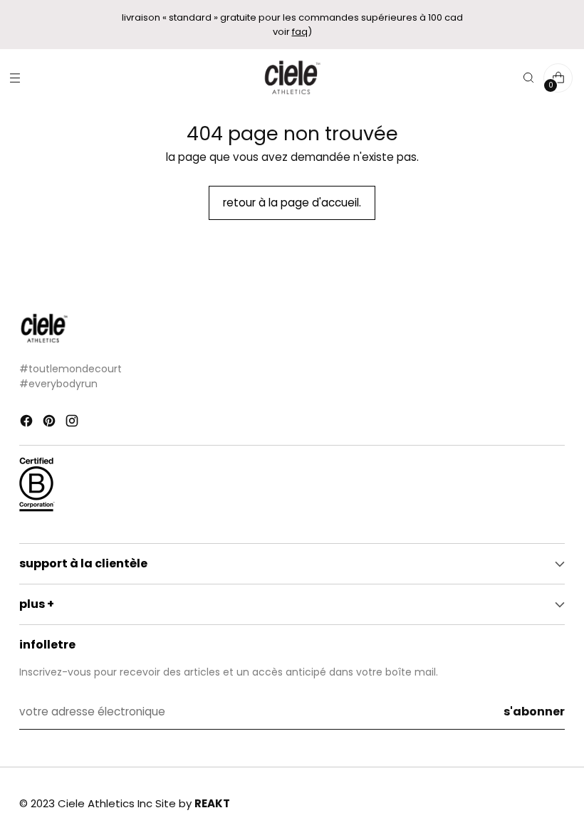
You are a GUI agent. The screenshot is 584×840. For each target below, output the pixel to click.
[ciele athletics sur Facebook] (27, 423)
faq (300, 31)
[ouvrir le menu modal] (14, 78)
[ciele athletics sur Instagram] (73, 423)
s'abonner (534, 711)
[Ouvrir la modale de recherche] (528, 78)
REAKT (212, 803)
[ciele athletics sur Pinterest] (50, 423)
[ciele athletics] (292, 78)
